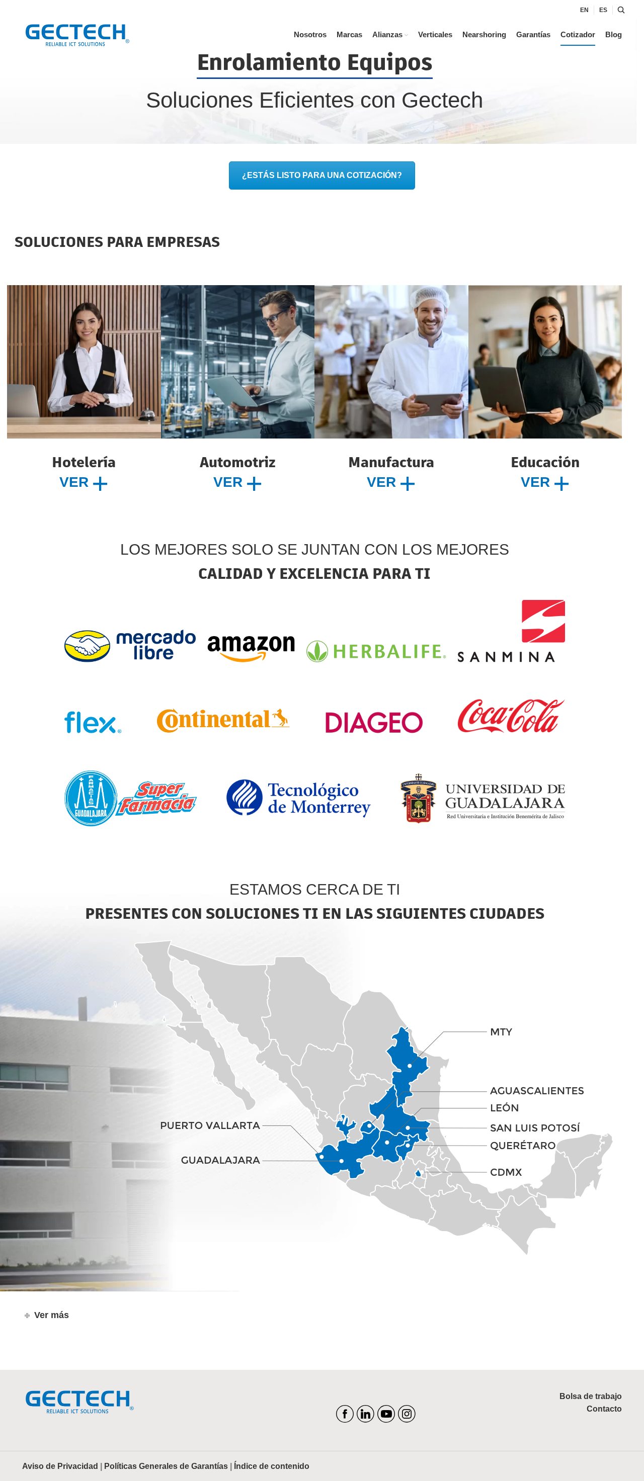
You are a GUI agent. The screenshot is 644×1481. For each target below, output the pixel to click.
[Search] (620, 10)
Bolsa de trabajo (590, 1396)
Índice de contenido (271, 1466)
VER (76, 482)
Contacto (604, 1409)
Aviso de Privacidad (60, 1466)
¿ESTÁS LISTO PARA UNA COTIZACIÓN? (322, 175)
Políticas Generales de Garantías (166, 1466)
